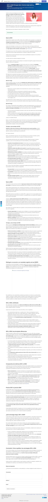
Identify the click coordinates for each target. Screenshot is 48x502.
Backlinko (27, 383)
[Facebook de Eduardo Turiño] (45, 497)
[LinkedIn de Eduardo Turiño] (44, 497)
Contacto (44, 1)
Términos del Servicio (39, 494)
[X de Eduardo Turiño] (42, 497)
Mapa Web (44, 494)
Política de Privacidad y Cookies (30, 494)
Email (7, 484)
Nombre (8, 480)
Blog (39, 1)
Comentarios (8, 472)
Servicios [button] (34, 1)
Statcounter (30, 48)
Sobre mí (30, 1)
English (3, 498)
